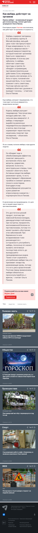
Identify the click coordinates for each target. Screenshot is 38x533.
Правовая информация (26, 518)
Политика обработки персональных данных (26, 525)
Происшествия (9, 388)
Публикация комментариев (12, 525)
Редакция (10, 522)
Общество (12, 304)
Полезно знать (22, 304)
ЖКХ (4, 466)
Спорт (5, 427)
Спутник (20, 27)
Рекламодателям (24, 522)
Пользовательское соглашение (13, 519)
